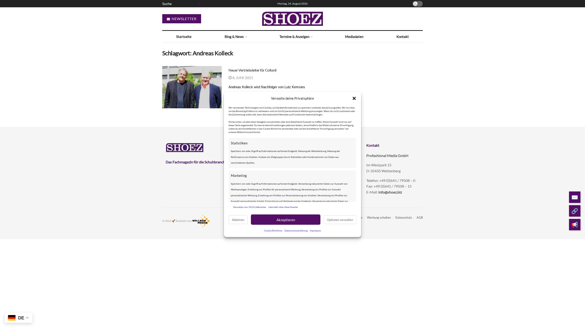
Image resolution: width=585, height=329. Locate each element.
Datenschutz (403, 217)
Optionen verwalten (340, 219)
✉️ (574, 197)
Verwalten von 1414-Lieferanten (249, 206)
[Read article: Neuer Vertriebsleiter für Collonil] (192, 87)
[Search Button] (199, 3)
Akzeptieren (286, 220)
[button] (354, 98)
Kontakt (402, 36)
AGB (420, 217)
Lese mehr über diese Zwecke (283, 206)
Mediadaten (354, 36)
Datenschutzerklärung (296, 230)
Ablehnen (238, 219)
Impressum (315, 230)
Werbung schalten (379, 217)
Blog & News (234, 36)
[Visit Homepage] (292, 19)
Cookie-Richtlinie (273, 230)
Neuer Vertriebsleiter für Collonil (253, 70)
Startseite (183, 36)
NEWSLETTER (184, 18)
